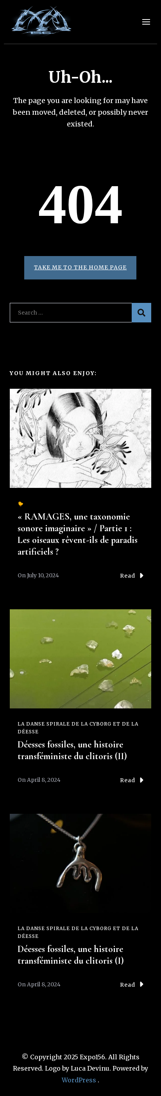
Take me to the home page (80, 267)
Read (127, 575)
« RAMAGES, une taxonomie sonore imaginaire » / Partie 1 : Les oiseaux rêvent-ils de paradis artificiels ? (78, 534)
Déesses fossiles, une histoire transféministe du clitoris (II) (72, 750)
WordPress (79, 1080)
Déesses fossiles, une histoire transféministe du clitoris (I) (71, 954)
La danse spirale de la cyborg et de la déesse (78, 728)
